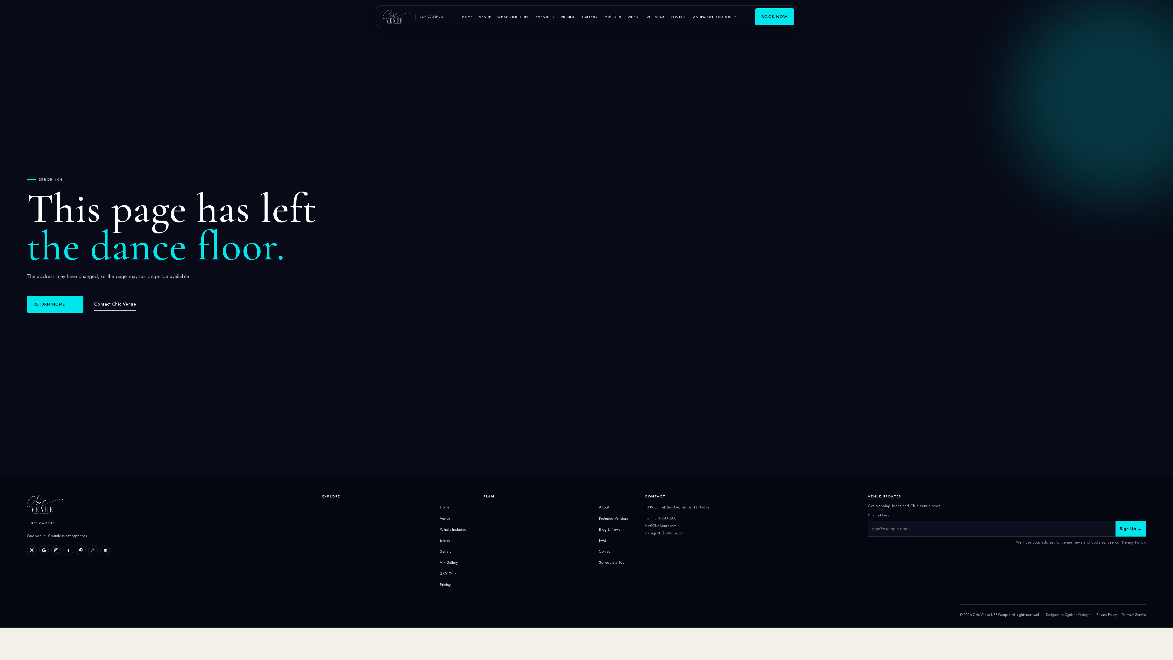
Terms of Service (1134, 614)
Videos (634, 16)
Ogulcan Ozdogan (1078, 614)
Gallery (590, 16)
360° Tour (612, 16)
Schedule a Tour (612, 562)
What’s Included (513, 16)
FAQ (602, 540)
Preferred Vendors (613, 518)
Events (545, 16)
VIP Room (655, 16)
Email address (878, 515)
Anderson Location (716, 16)
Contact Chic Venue (115, 304)
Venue (485, 16)
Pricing (568, 16)
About (603, 507)
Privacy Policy (1106, 614)
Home (467, 16)
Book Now (774, 17)
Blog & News (609, 529)
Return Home (55, 304)
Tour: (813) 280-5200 (660, 518)
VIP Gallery (449, 562)
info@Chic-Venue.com (661, 525)
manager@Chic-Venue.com (664, 533)
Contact (679, 16)
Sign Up (1131, 528)
